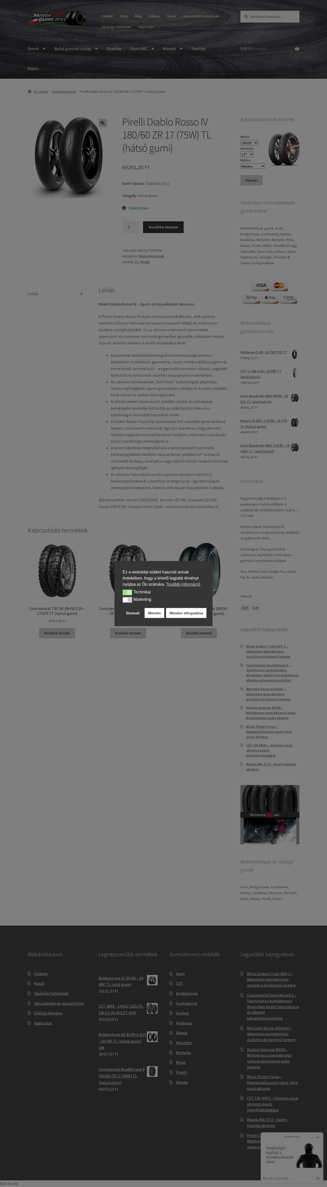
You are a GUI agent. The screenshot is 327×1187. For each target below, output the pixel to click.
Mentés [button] (154, 613)
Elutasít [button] (132, 613)
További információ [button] (183, 584)
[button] (127, 592)
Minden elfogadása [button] (186, 613)
